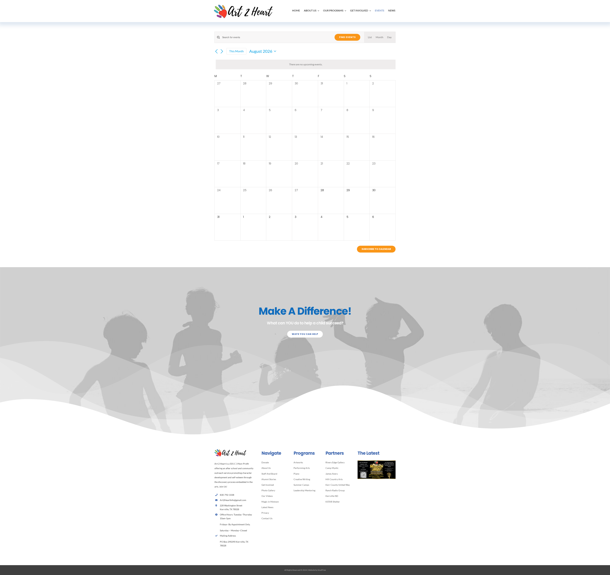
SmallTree (322, 570)
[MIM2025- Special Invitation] (377, 461)
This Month (236, 51)
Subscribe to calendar (376, 249)
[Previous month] (216, 51)
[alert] (306, 64)
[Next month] (222, 51)
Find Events (347, 37)
